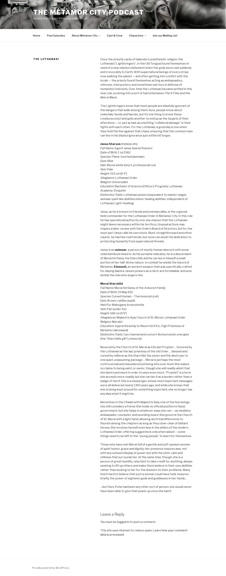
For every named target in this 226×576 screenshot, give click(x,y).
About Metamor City (85, 35)
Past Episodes (56, 35)
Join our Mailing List (165, 35)
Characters (136, 35)
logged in (123, 522)
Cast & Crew (114, 35)
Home (36, 35)
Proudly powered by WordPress (50, 567)
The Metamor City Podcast (88, 12)
